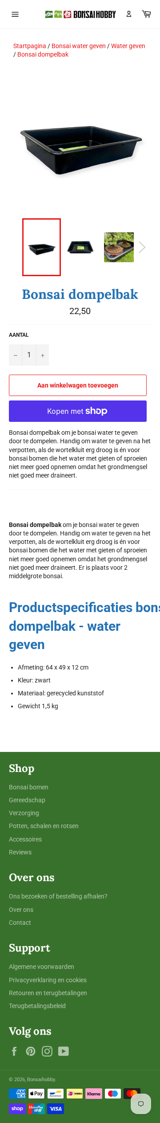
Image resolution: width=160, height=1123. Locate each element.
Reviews (20, 852)
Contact (20, 922)
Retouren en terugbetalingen (48, 992)
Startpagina (29, 45)
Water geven (128, 45)
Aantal (19, 335)
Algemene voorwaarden (41, 966)
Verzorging (24, 813)
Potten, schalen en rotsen (44, 825)
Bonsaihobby (41, 1079)
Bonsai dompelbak (42, 54)
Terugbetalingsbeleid (37, 1005)
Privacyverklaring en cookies (48, 980)
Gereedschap (27, 800)
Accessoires (25, 839)
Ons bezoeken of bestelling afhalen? (58, 896)
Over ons (21, 909)
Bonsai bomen (28, 787)
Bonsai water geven (79, 45)
